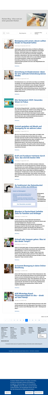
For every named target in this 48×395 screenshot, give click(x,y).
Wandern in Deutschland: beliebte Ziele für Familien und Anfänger (29, 212)
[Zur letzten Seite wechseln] (45, 320)
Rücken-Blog (23, 332)
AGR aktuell (23, 328)
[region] (24, 19)
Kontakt (30, 332)
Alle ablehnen (29, 392)
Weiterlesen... (17, 66)
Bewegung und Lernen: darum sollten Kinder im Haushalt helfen (30, 42)
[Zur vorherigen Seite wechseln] (8, 320)
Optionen (8, 392)
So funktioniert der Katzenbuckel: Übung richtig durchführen (29, 186)
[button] (25, 33)
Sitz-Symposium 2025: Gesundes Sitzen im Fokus (28, 101)
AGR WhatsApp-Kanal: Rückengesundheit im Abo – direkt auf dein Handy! (29, 295)
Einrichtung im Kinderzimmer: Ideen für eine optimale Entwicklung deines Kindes (30, 74)
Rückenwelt (23, 330)
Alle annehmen (38, 392)
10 (39, 320)
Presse (22, 334)
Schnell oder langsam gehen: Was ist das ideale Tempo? (30, 240)
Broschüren (23, 331)
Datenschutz (31, 330)
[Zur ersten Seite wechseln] (5, 320)
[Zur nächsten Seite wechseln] (42, 320)
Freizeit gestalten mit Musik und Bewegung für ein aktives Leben (28, 127)
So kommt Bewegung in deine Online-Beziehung (30, 267)
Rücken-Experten (13, 338)
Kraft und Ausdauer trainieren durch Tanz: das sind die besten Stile (30, 157)
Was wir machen (13, 328)
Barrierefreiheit (31, 331)
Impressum (31, 328)
